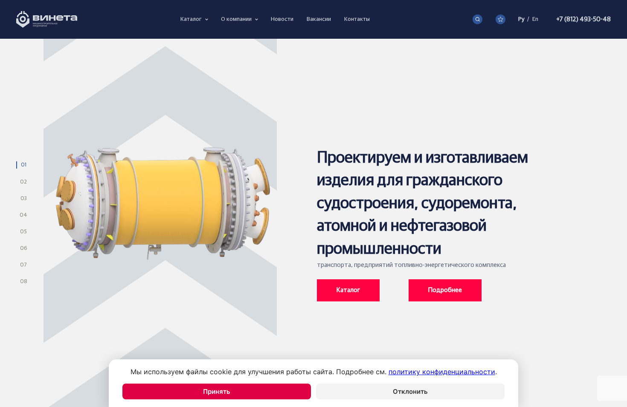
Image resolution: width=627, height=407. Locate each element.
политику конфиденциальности (442, 371)
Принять (216, 391)
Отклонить (410, 391)
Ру (521, 19)
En (535, 19)
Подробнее (445, 290)
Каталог (348, 290)
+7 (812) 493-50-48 (583, 19)
